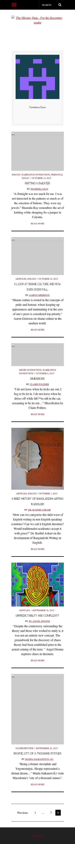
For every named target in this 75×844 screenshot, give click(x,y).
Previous (22, 813)
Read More (37, 223)
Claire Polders (39, 384)
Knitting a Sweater (37, 183)
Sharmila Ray (39, 188)
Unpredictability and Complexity (37, 615)
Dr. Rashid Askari (39, 509)
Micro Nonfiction (30, 369)
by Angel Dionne (39, 621)
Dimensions (37, 378)
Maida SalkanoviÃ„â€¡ (39, 758)
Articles (20, 278)
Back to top (37, 836)
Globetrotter (24, 748)
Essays (16, 174)
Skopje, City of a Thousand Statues (37, 753)
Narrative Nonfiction (36, 174)
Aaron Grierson (39, 294)
